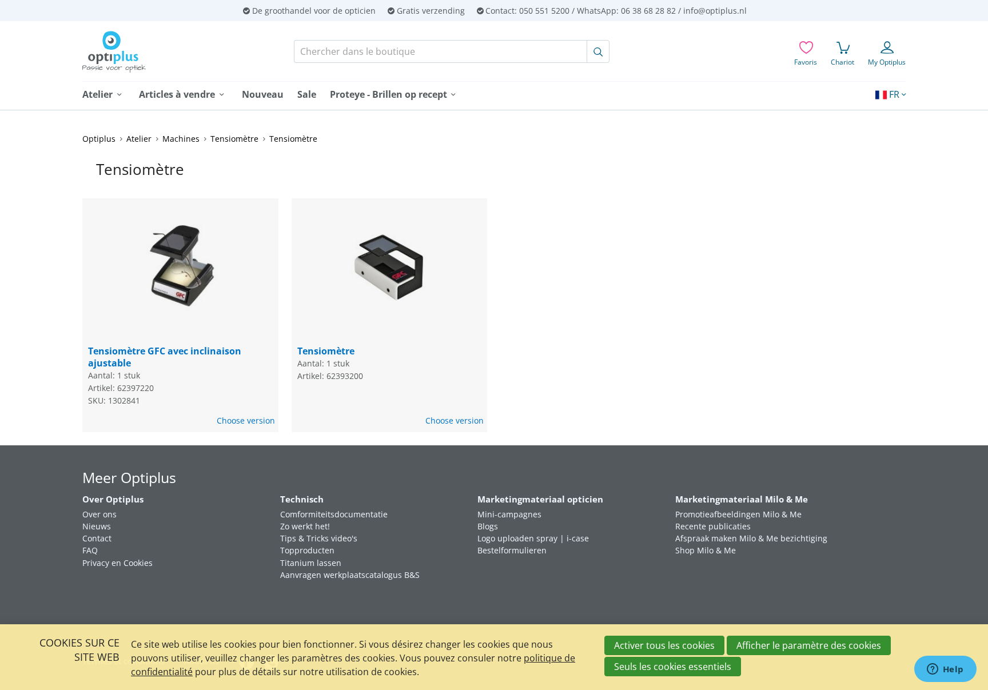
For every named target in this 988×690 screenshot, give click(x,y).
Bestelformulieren (512, 550)
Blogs (487, 526)
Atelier (139, 138)
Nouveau (263, 94)
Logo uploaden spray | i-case (533, 538)
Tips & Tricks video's (318, 538)
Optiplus (98, 138)
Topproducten (307, 550)
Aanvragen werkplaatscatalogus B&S (350, 574)
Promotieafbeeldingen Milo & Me (738, 514)
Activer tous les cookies (664, 645)
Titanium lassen (310, 562)
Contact (96, 538)
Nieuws (96, 526)
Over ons (99, 514)
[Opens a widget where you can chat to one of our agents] (945, 670)
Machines (181, 138)
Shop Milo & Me (705, 550)
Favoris (805, 62)
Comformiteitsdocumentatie (334, 514)
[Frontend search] (598, 51)
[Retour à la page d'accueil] (155, 52)
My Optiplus (887, 62)
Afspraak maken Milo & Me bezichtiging (751, 538)
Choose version (246, 420)
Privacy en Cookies (117, 562)
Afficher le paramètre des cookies (808, 645)
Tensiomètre (234, 138)
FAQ (90, 550)
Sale (306, 94)
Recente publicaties (713, 526)
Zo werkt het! (305, 526)
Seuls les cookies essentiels (672, 666)
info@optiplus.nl (715, 10)
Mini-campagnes (509, 514)
